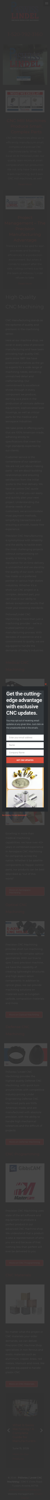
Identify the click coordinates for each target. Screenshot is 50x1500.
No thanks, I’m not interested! (14, 815)
